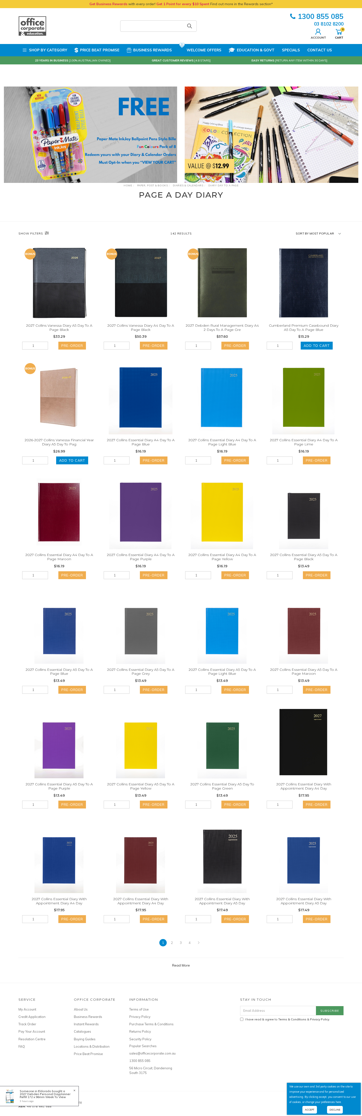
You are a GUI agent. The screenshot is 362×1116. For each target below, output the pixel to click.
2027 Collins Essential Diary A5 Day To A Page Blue (59, 671)
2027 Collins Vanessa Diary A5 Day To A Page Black (59, 327)
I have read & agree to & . (287, 1019)
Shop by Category (48, 50)
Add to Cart (317, 345)
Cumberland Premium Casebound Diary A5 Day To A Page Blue (303, 327)
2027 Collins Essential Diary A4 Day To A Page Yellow (222, 557)
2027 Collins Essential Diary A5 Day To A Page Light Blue (222, 671)
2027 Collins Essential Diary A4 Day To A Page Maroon (59, 557)
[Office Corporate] (32, 26)
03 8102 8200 (329, 24)
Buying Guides (85, 1039)
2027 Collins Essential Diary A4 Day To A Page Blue (141, 442)
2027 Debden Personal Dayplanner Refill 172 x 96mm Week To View (45, 1095)
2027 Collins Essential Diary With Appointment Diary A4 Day (303, 786)
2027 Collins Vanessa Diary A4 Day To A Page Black (140, 327)
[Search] (189, 26)
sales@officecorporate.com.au (151, 1053)
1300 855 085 (321, 16)
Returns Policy (140, 1031)
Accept (309, 1109)
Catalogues (82, 1031)
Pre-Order (72, 345)
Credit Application (32, 1017)
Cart (339, 33)
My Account (27, 1009)
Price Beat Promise (99, 50)
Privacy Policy (139, 1017)
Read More (181, 965)
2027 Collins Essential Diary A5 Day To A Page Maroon (303, 671)
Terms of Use (139, 1009)
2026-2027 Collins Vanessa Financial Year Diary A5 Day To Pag (59, 442)
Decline (334, 1109)
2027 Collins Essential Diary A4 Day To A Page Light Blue (222, 442)
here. (339, 1102)
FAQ (21, 1046)
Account (318, 37)
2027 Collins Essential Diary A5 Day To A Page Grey (140, 671)
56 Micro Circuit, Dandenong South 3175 (150, 1070)
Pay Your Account (31, 1031)
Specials (291, 50)
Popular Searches (143, 1046)
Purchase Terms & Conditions (151, 1024)
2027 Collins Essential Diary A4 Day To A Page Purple (141, 557)
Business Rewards (152, 50)
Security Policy (140, 1039)
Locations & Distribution (92, 1046)
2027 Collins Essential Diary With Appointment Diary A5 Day (222, 901)
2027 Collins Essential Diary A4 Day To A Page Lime (304, 442)
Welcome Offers (204, 50)
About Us (81, 1009)
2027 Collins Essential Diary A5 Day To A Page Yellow (140, 786)
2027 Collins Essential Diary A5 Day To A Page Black (303, 557)
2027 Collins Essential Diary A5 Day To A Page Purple (59, 786)
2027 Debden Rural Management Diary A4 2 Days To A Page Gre (222, 327)
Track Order (27, 1024)
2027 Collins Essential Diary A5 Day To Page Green (222, 786)
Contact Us (319, 50)
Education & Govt (256, 50)
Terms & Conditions (292, 1019)
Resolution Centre (32, 1039)
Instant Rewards (86, 1024)
